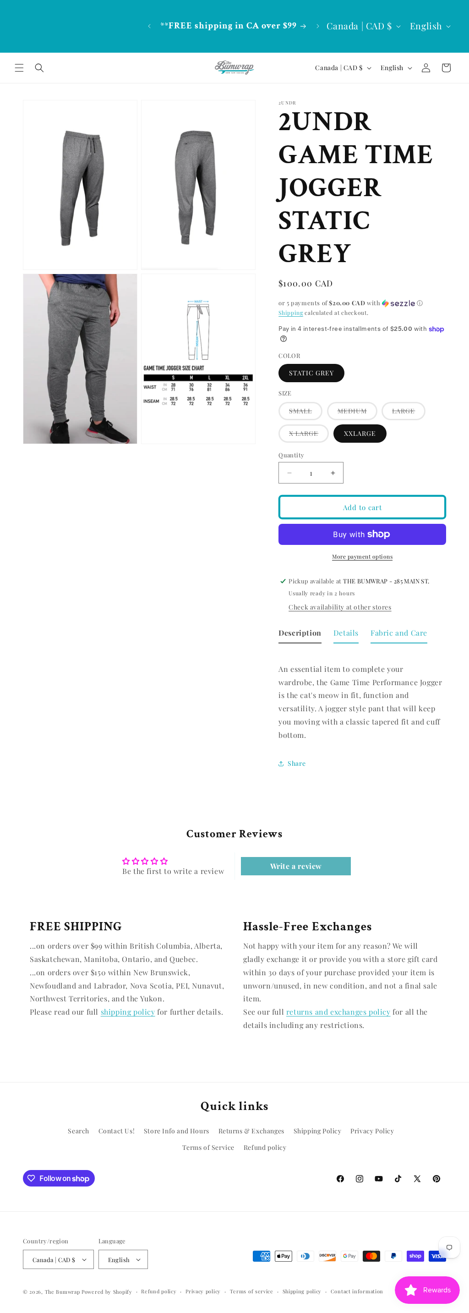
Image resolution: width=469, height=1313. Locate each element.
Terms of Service (208, 1147)
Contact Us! (116, 1130)
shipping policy (128, 1011)
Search (78, 1130)
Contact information (357, 1291)
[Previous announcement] (149, 26)
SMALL (305, 413)
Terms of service (251, 1291)
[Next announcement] (318, 26)
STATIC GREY (311, 372)
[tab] (300, 634)
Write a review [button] (296, 866)
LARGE (408, 413)
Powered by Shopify (107, 1291)
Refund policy (265, 1147)
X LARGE (309, 436)
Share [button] (296, 763)
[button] (19, 68)
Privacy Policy (372, 1130)
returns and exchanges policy (338, 1011)
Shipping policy (302, 1291)
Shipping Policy (318, 1130)
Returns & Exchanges (251, 1130)
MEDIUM (357, 413)
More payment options (362, 556)
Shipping (290, 312)
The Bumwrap (62, 1291)
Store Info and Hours (176, 1130)
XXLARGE (360, 433)
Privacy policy (203, 1291)
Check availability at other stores (340, 607)
